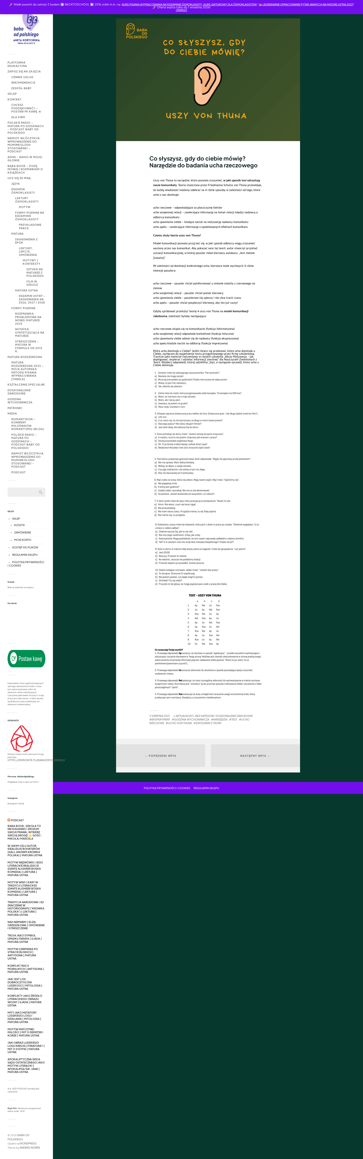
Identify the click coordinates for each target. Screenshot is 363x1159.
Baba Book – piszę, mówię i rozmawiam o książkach (25, 169)
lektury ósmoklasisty (27, 199)
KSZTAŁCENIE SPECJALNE (26, 384)
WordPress (28, 1143)
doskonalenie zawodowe (19, 391)
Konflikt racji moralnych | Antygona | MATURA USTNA (26, 968)
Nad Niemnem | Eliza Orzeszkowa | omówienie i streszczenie (26, 925)
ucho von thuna (180, 723)
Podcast (18, 472)
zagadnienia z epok (26, 241)
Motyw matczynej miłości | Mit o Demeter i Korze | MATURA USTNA (25, 1032)
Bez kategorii (204, 715)
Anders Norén (30, 1147)
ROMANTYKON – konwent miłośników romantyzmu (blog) (27, 424)
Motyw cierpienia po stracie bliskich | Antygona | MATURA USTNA (23, 953)
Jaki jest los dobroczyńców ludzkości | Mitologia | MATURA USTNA (25, 983)
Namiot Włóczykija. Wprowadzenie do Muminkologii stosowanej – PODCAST (24, 144)
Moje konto (22, 539)
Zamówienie (22, 532)
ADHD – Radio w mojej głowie (25, 158)
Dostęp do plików (25, 547)
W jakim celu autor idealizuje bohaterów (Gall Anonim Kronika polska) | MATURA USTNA (25, 850)
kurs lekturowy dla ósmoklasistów (230, 4)
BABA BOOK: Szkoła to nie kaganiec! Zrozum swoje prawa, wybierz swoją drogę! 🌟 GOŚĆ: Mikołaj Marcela (25, 832)
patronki (15, 408)
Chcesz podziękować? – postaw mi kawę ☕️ (26, 108)
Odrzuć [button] (181, 10)
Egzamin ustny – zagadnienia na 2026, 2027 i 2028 (32, 299)
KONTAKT (15, 99)
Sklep (12, 93)
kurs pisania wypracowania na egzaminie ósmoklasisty (162, 4)
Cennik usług (22, 77)
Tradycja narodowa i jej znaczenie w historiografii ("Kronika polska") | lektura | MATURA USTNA (26, 908)
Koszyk (19, 525)
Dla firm (18, 117)
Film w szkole (32, 283)
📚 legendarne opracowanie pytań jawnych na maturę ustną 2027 (306, 4)
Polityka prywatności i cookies (167, 788)
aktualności (185, 715)
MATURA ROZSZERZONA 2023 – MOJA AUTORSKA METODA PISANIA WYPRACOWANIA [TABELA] (27, 371)
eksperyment (161, 719)
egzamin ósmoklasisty (23, 190)
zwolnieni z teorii (208, 723)
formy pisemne (23, 308)
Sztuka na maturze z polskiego (35, 272)
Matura (17, 233)
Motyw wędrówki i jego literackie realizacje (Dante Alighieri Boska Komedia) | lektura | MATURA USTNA (25, 869)
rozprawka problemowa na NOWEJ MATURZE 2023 (28, 318)
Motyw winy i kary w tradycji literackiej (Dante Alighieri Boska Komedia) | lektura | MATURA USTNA (24, 889)
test (234, 719)
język (15, 183)
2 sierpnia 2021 (159, 715)
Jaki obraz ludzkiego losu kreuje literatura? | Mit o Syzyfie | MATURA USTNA (26, 1047)
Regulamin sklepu (25, 554)
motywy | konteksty (31, 262)
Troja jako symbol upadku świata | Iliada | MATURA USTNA (25, 938)
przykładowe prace (30, 226)
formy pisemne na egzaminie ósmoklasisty (29, 216)
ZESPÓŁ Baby (21, 88)
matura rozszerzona (25, 357)
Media (12, 413)
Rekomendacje (23, 82)
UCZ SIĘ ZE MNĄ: (20, 178)
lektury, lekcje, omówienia (28, 251)
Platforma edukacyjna (17, 64)
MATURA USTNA (26, 290)
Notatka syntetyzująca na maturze (29, 332)
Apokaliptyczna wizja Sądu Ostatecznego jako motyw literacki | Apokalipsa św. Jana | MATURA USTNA (26, 1066)
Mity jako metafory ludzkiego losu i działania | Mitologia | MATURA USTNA (24, 1017)
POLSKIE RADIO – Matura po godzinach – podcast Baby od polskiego (26, 127)
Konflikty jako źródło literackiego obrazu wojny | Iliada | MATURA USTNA (25, 1000)
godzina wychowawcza (20, 400)
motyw (24, 207)
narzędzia (220, 719)
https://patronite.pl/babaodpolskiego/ (36, 760)
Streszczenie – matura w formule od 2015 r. (28, 346)
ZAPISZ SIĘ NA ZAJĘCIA (24, 71)
